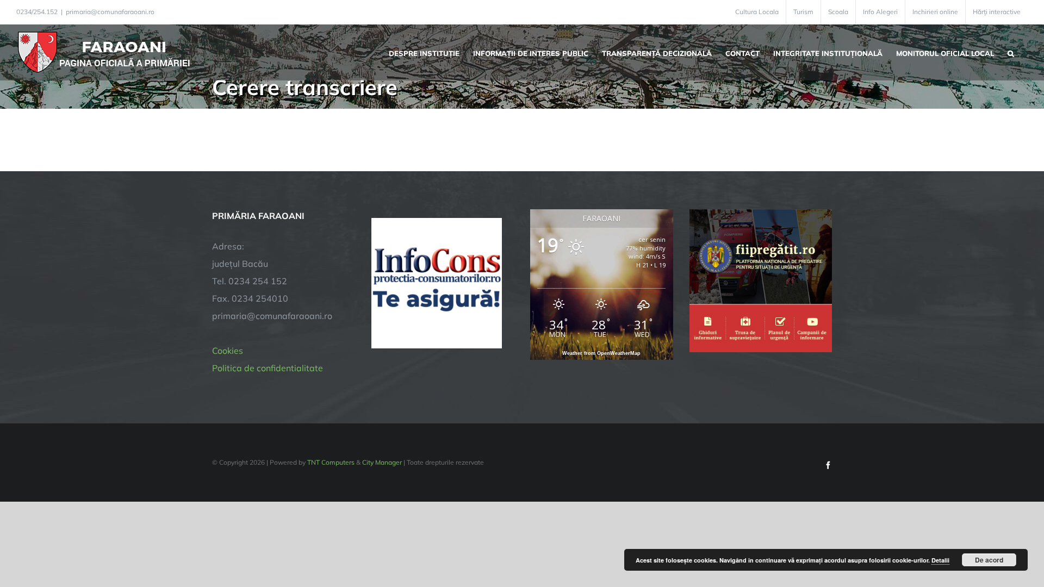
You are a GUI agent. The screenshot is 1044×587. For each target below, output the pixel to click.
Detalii (940, 560)
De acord (989, 560)
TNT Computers (331, 462)
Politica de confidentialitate (267, 368)
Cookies (227, 350)
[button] (1011, 52)
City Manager (382, 462)
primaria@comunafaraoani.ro (110, 12)
